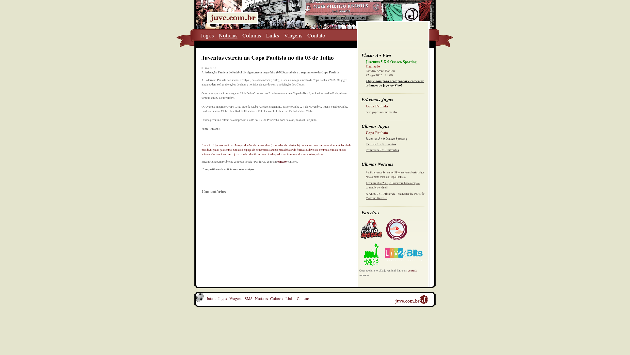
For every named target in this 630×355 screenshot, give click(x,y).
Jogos (207, 35)
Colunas (251, 35)
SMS (248, 298)
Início (211, 298)
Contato (316, 35)
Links (272, 35)
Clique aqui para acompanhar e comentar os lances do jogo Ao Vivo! (395, 82)
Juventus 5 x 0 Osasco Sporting (386, 138)
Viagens (293, 35)
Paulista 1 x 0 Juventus (381, 144)
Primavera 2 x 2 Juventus (382, 150)
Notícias (228, 35)
